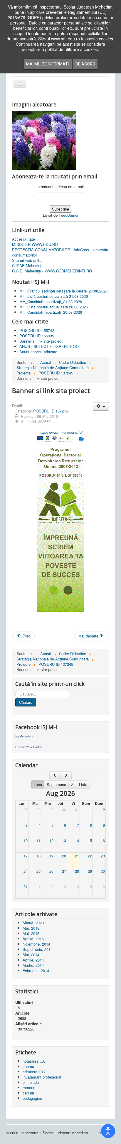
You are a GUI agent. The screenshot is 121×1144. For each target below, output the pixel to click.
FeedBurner (68, 215)
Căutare (25, 702)
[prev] (55, 775)
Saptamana (56, 784)
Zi (72, 784)
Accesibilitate (23, 239)
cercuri (28, 1093)
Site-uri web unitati (27, 260)
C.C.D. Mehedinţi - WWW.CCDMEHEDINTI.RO (52, 271)
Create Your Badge (28, 747)
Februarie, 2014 (36, 970)
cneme (28, 1066)
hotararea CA (34, 1061)
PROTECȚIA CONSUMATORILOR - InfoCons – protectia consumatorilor (60, 252)
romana (29, 1087)
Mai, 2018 (31, 928)
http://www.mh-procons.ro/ (60, 432)
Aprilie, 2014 (33, 960)
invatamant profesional (42, 1077)
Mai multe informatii (48, 64)
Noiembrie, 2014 (36, 944)
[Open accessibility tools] (108, 1131)
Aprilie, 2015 (33, 938)
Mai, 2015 (31, 933)
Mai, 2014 (31, 954)
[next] (66, 775)
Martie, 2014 (33, 965)
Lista (83, 784)
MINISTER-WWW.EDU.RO (35, 244)
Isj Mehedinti (24, 736)
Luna (38, 784)
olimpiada (31, 1082)
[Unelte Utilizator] (101, 406)
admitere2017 (34, 1071)
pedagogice (32, 1098)
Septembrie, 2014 (38, 949)
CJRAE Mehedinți (27, 265)
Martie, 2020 (33, 923)
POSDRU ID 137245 (50, 411)
